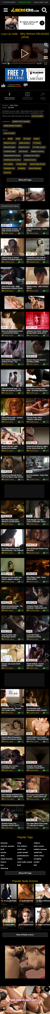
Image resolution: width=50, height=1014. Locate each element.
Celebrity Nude (9, 151)
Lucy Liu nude (37, 116)
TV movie (36, 143)
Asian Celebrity (35, 168)
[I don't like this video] (25, 86)
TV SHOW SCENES (8, 2)
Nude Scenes (24, 143)
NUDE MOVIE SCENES (12, 126)
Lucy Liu (7, 172)
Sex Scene (23, 151)
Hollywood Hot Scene (12, 156)
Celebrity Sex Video (31, 156)
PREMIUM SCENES (24, 2)
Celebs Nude (21, 164)
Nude (10, 139)
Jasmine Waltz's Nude (41, 2)
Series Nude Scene (37, 164)
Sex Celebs (8, 164)
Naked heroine (9, 147)
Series (36, 139)
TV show (27, 139)
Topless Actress (37, 151)
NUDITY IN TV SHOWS (21, 122)
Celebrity (21, 168)
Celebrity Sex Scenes (12, 160)
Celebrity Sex (9, 168)
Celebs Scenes (30, 160)
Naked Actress (9, 143)
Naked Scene (24, 147)
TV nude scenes (39, 147)
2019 (18, 139)
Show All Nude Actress (25, 935)
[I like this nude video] (3, 86)
